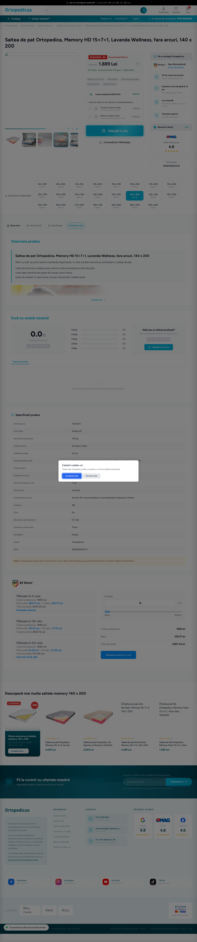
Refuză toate (91, 476)
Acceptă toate (71, 476)
